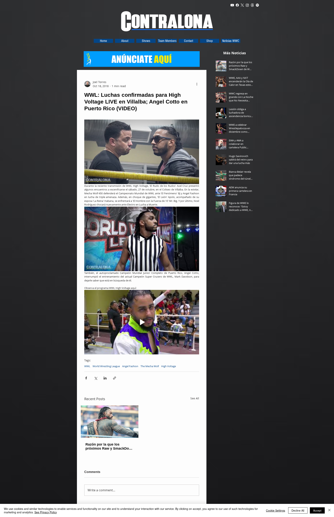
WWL (87, 366)
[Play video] (141, 239)
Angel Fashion (130, 366)
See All (194, 398)
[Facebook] (237, 5)
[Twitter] (242, 5)
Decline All (297, 510)
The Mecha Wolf (150, 366)
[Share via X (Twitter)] (95, 378)
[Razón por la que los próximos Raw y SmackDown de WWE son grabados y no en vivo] (109, 421)
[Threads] (252, 5)
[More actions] (196, 84)
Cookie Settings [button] (275, 510)
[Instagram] (247, 5)
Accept (317, 510)
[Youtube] (232, 5)
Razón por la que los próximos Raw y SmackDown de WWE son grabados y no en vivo (109, 446)
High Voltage (168, 366)
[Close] (329, 510)
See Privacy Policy (45, 512)
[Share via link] (114, 378)
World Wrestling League (106, 366)
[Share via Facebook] (86, 378)
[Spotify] (257, 5)
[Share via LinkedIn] (105, 378)
